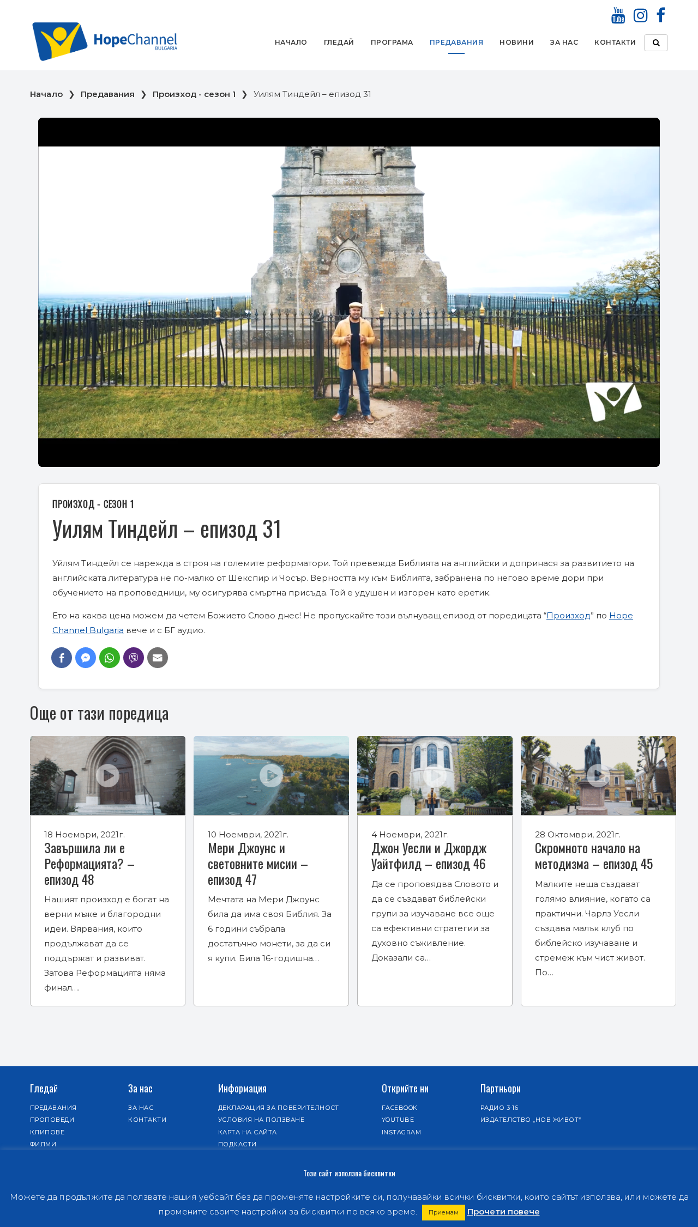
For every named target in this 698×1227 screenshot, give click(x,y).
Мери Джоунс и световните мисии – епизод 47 (258, 863)
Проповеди (52, 1119)
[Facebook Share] (61, 657)
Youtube (398, 1119)
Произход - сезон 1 (194, 94)
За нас (564, 42)
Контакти (615, 42)
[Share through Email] (157, 657)
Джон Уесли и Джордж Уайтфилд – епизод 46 (428, 855)
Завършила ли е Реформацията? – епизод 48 (89, 863)
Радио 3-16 (499, 1107)
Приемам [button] (444, 1212)
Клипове (47, 1132)
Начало (291, 42)
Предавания (457, 42)
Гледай (339, 42)
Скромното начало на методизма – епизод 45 (594, 855)
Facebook (400, 1107)
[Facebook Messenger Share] (85, 657)
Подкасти (237, 1144)
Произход (568, 615)
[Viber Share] (133, 657)
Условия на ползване (261, 1119)
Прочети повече (503, 1211)
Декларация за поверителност (278, 1107)
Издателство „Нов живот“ (530, 1119)
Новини (517, 42)
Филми (43, 1144)
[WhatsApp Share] (109, 657)
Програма (392, 42)
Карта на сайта (247, 1132)
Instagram (401, 1132)
